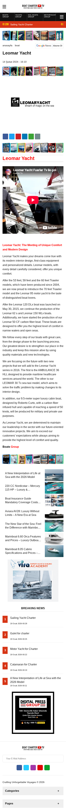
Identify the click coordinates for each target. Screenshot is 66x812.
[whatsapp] (47, 767)
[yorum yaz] (37, 136)
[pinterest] (25, 136)
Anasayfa (7, 45)
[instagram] (33, 767)
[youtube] (40, 767)
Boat (17, 45)
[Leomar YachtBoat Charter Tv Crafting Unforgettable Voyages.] (33, 6)
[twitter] (12, 136)
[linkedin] (18, 136)
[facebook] (5, 136)
